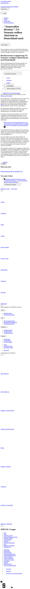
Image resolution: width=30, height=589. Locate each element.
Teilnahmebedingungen (10, 555)
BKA (2, 104)
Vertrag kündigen (8, 557)
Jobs (5, 544)
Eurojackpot (7, 339)
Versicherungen (8, 331)
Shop (5, 534)
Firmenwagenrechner (9, 314)
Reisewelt (6, 350)
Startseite (5, 162)
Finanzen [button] (3, 327)
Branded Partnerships (9, 542)
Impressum (6, 549)
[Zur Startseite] (2, 162)
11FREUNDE (7, 540)
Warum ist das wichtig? (6, 96)
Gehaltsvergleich (8, 330)
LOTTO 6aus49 (8, 342)
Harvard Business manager (10, 537)
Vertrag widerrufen (8, 558)
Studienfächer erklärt (9, 324)
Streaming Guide (8, 346)
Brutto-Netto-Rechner (9, 321)
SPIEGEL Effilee (8, 538)
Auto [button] (2, 310)
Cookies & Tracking (9, 559)
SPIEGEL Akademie (9, 545)
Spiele (5, 344)
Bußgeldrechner (8, 313)
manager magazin (8, 535)
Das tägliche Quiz (8, 347)
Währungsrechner (8, 333)
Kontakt (6, 562)
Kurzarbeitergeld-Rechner (10, 322)
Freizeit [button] (3, 336)
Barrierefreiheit (7, 552)
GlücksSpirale (7, 340)
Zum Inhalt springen (6, 1)
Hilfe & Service (8, 564)
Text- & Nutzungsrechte (10, 565)
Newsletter (6, 561)
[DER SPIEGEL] (6, 11)
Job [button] (2, 318)
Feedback (3, 163)
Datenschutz (7, 551)
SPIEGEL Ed (7, 547)
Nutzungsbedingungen (9, 554)
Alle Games (14, 189)
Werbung (6, 541)
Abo (5, 532)
